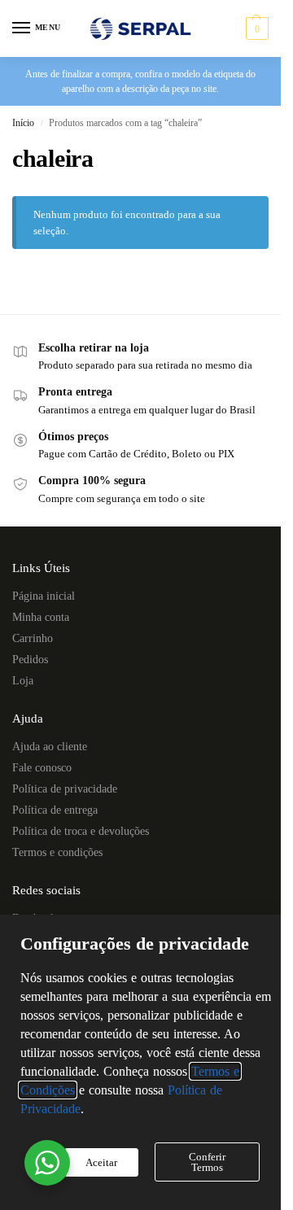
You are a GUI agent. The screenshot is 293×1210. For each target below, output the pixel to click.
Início (23, 123)
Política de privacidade (64, 789)
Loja (22, 681)
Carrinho (32, 638)
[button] (255, 28)
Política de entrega (55, 810)
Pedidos (30, 659)
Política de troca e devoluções (80, 831)
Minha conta (40, 617)
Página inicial (43, 596)
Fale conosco (42, 768)
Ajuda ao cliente (49, 746)
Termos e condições (57, 852)
